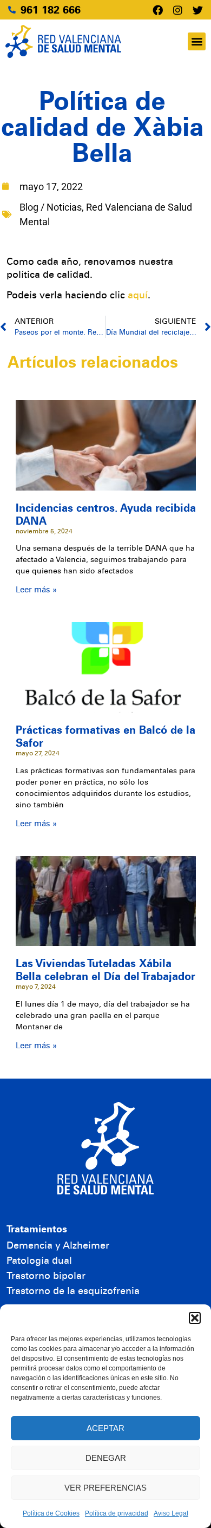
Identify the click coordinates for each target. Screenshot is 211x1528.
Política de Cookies (51, 1513)
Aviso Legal (171, 1513)
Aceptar (105, 1428)
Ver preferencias (105, 1487)
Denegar (105, 1457)
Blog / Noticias (50, 207)
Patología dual (39, 1260)
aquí (138, 295)
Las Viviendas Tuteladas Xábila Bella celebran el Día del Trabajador (105, 970)
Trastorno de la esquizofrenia (73, 1291)
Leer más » (36, 590)
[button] (194, 1317)
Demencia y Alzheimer (57, 1245)
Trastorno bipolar (45, 1276)
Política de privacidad (116, 1513)
